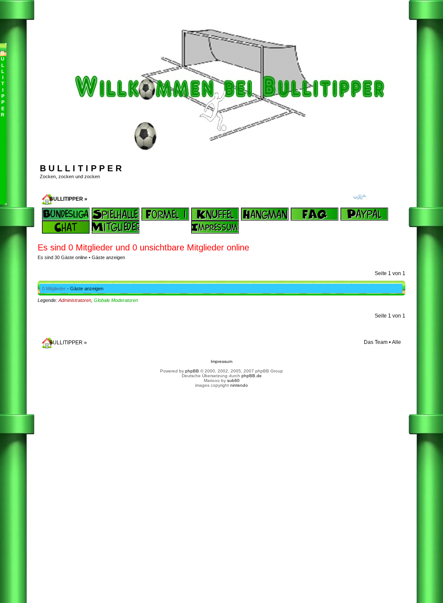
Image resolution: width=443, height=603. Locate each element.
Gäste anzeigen (108, 257)
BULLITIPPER (66, 199)
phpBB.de (251, 375)
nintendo (239, 385)
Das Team (376, 342)
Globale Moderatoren (116, 300)
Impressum (221, 361)
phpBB (192, 371)
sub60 (233, 380)
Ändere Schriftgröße (359, 197)
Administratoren (74, 300)
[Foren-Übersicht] (226, 152)
